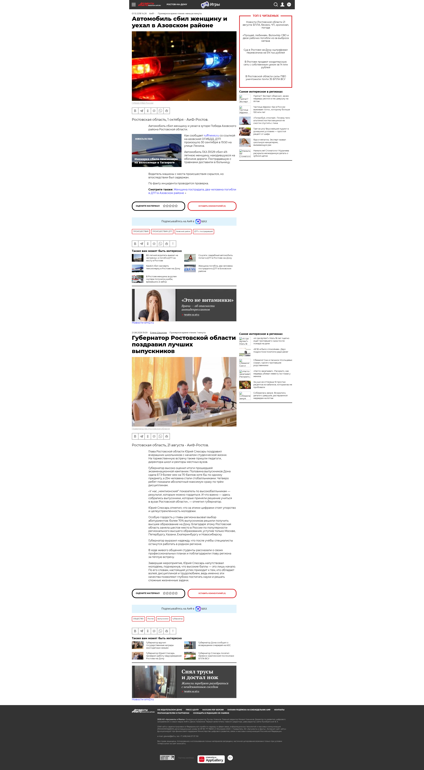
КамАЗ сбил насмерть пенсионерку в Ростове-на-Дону (163, 267)
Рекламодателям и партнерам (173, 713)
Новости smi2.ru (143, 322)
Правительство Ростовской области (151, 428)
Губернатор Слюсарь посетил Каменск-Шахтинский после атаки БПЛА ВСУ (216, 656)
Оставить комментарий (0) (212, 206)
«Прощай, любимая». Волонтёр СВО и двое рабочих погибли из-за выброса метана (266, 38)
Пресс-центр (192, 710)
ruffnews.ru (211, 135)
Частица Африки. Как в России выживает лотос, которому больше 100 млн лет (271, 109)
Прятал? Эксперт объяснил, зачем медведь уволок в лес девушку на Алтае (271, 99)
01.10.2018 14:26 (139, 13)
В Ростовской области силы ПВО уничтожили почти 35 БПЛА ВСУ (265, 78)
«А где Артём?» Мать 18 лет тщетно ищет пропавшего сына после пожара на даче (271, 341)
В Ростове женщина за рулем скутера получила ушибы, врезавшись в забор (161, 279)
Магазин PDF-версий (213, 710)
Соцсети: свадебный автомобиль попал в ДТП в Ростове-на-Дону (215, 256)
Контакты (279, 710)
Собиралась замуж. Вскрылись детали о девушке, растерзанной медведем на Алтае (270, 395)
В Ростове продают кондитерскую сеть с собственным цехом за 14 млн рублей (266, 64)
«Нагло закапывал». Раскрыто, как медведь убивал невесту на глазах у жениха (272, 374)
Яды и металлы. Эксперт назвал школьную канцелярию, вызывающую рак (269, 142)
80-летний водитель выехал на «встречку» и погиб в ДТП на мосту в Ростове (162, 258)
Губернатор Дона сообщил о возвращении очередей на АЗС (214, 643)
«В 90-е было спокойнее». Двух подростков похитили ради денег (270, 350)
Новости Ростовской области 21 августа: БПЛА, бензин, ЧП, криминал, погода (266, 25)
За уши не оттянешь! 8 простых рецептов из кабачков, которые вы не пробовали (272, 384)
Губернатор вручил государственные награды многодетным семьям (160, 645)
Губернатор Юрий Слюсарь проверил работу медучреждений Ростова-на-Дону (164, 656)
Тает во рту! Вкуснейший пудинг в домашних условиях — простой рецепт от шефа (271, 131)
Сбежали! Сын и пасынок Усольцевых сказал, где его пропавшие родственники (272, 363)
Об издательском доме (169, 710)
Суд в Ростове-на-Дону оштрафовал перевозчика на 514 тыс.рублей (266, 51)
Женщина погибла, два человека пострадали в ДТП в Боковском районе (215, 268)
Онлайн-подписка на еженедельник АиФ (248, 710)
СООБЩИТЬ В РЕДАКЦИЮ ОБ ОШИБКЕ (211, 713)
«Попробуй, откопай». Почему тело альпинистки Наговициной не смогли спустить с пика (271, 120)
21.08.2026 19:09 (139, 332)
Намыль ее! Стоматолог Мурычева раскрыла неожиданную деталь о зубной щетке (271, 153)
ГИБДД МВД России (142, 103)
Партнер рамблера (186, 758)
